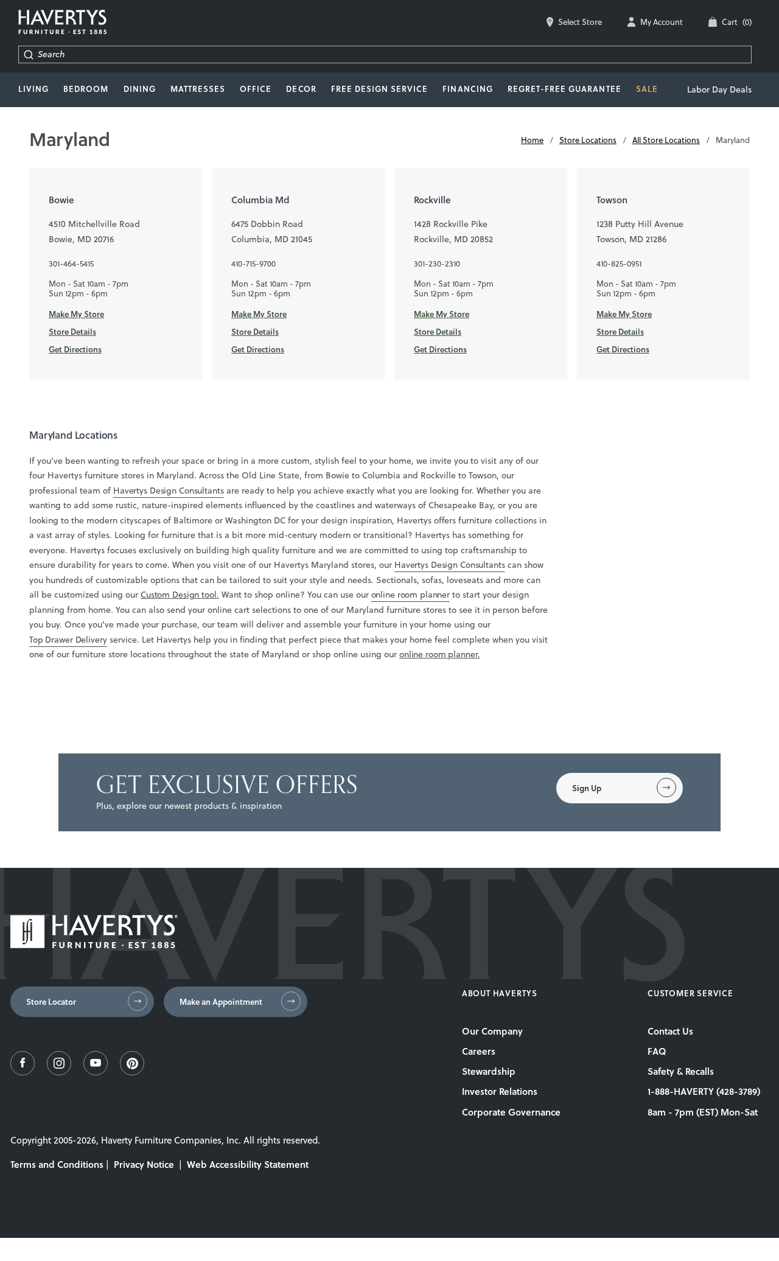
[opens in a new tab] (22, 1072)
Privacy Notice (144, 1164)
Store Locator (51, 1001)
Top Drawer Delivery (68, 639)
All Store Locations (666, 139)
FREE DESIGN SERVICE (379, 88)
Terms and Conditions (56, 1164)
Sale (647, 88)
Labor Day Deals (719, 89)
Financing (467, 88)
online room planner (410, 594)
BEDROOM (85, 88)
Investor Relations (499, 1091)
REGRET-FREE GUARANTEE (564, 88)
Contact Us (670, 1031)
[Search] (28, 54)
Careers (478, 1051)
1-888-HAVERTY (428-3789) (704, 1091)
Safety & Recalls (681, 1071)
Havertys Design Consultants (168, 490)
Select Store (580, 21)
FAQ (657, 1051)
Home (532, 139)
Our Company (492, 1031)
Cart (737, 21)
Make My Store (76, 314)
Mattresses (197, 88)
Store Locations (588, 139)
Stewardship (488, 1071)
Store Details (72, 331)
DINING (140, 88)
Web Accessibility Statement (248, 1164)
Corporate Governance (511, 1112)
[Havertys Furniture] (94, 944)
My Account (661, 21)
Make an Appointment (221, 1001)
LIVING (33, 88)
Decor (301, 88)
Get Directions (75, 349)
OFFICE (255, 88)
